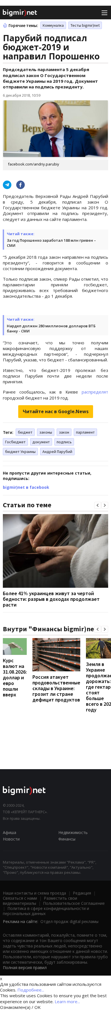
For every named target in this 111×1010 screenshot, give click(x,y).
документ (41, 441)
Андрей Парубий (57, 451)
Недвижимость (73, 832)
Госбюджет (15, 441)
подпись (64, 441)
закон (64, 432)
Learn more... (67, 1001)
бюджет (25, 432)
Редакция (82, 893)
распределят (95, 392)
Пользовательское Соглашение (74, 903)
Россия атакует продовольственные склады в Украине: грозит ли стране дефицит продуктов (56, 688)
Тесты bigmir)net (85, 25)
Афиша (9, 832)
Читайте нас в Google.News (56, 411)
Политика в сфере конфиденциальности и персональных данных (46, 911)
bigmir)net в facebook (26, 487)
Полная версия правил (25, 967)
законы (45, 432)
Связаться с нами (20, 898)
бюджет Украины (20, 451)
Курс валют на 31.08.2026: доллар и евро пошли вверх (15, 677)
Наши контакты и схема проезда (34, 893)
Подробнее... (30, 990)
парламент (85, 432)
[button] (97, 505)
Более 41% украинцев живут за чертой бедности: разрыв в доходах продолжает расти (51, 599)
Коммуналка (53, 25)
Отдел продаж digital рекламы (69, 921)
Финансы (66, 839)
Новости (11, 839)
